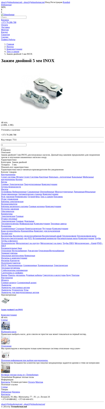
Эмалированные (15, 265)
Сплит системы (8, 177)
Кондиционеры (8, 174)
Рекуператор (7, 277)
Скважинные (33, 192)
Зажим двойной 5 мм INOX (12, 310)
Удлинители (17, 290)
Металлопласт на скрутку (28, 243)
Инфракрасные (26, 223)
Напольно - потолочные (60, 177)
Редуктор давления (10, 209)
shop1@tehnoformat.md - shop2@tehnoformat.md (23, 2)
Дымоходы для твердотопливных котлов (20, 292)
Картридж (15, 260)
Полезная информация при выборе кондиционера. (24, 360)
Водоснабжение (19, 250)
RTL (30, 238)
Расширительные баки (11, 248)
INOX (4, 265)
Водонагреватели (9, 204)
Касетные (43, 177)
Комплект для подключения (47, 231)
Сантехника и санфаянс (12, 273)
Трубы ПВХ (68, 243)
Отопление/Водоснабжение (51, 250)
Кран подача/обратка (11, 231)
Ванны (4, 275)
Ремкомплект (21, 196)
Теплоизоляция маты (86, 236)
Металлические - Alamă (86, 243)
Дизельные (29, 221)
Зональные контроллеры (12, 255)
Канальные (77, 177)
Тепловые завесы (59, 223)
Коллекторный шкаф (52, 236)
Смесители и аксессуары (54, 275)
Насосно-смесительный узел (14, 238)
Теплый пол (6, 233)
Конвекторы (7, 214)
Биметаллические (33, 228)
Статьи (4, 320)
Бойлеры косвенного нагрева (14, 206)
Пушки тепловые (9, 219)
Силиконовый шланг (27, 282)
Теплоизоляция (69, 236)
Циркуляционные (9, 194)
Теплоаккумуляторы (10, 268)
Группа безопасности (11, 187)
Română (66, 2)
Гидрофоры (6, 192)
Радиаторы (6, 226)
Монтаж (39, 382)
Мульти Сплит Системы (27, 177)
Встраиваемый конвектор (45, 238)
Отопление (6, 250)
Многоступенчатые (64, 192)
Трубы (98, 238)
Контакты (5, 382)
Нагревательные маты (67, 238)
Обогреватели (7, 211)
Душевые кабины (34, 275)
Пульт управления (9, 199)
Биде (68, 275)
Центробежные (47, 192)
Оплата (31, 382)
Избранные (6, 392)
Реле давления (7, 196)
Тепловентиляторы (10, 223)
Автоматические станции (30, 194)
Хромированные (45, 265)
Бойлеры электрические (12, 201)
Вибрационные (19, 192)
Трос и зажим (46, 196)
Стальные (20, 228)
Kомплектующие (42, 223)
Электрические (16, 184)
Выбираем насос (9, 332)
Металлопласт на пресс (51, 243)
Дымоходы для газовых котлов (15, 287)
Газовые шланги (8, 282)
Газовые (5, 184)
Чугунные (47, 228)
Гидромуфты (34, 196)
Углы (26, 290)
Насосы (4, 189)
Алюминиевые (8, 228)
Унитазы (75, 275)
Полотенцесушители (11, 263)
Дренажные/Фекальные (85, 192)
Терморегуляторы (9, 253)
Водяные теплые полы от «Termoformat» (20, 375)
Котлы (4, 182)
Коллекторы (6, 236)
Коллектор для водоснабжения (27, 236)
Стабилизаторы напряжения (14, 270)
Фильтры (5, 260)
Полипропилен (8, 243)
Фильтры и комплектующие (14, 258)
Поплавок (58, 196)
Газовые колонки (37, 206)
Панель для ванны (16, 275)
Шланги (5, 280)
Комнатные (29, 255)
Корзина (5, 20)
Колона (19, 179)
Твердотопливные (32, 184)
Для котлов (32, 250)
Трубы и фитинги (9, 241)
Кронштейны (27, 231)
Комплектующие (49, 184)
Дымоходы (6, 285)
